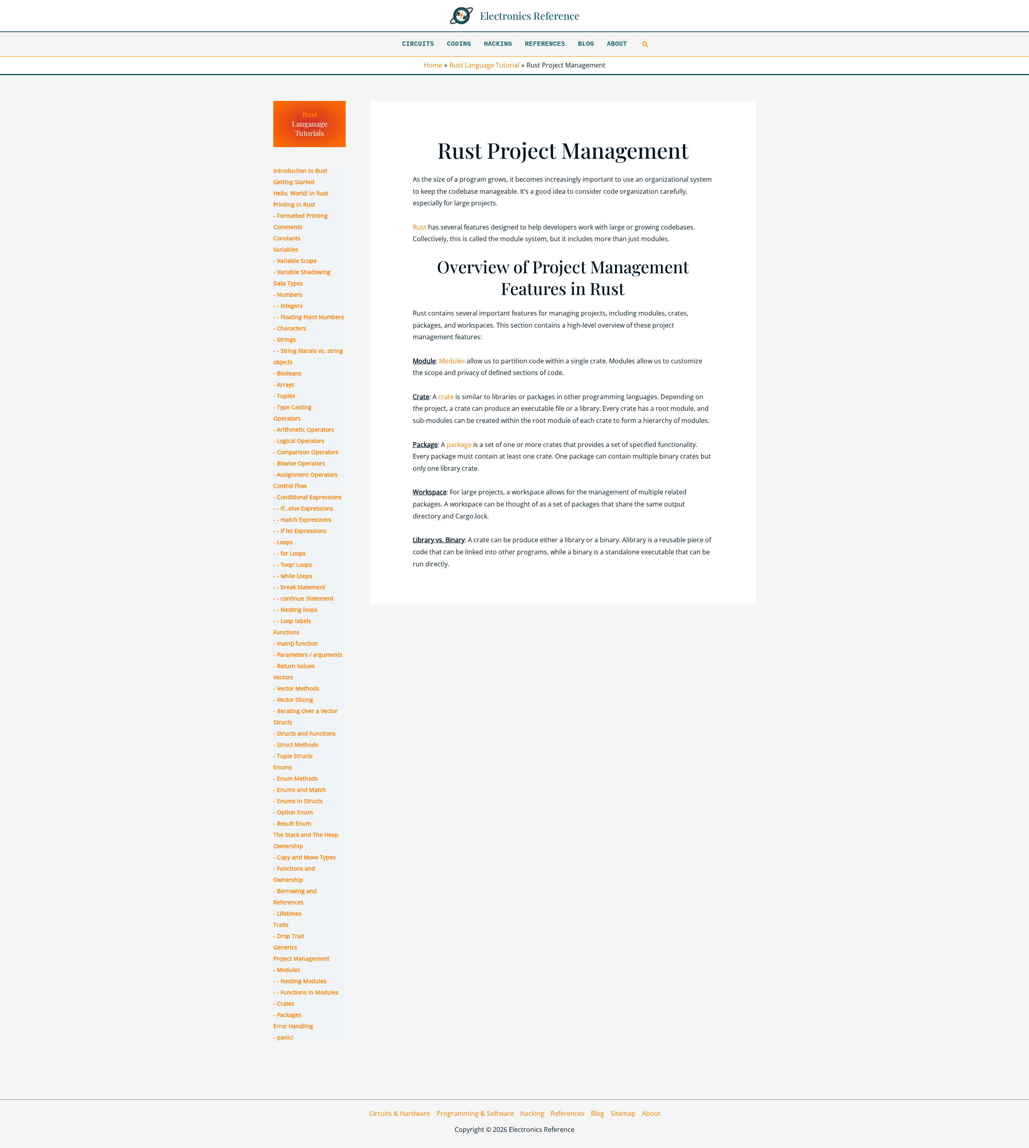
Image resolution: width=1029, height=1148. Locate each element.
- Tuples (284, 396)
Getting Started (293, 182)
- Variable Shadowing (301, 272)
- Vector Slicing (293, 699)
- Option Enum (293, 812)
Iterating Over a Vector (307, 711)
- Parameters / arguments (307, 654)
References (545, 44)
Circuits (418, 44)
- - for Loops (289, 553)
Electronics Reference (530, 15)
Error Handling (293, 1026)
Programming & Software (475, 1113)
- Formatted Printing (300, 215)
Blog (586, 44)
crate (446, 396)
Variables (285, 249)
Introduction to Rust (300, 170)
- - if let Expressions (299, 531)
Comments (287, 227)
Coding (459, 44)
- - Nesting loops (295, 609)
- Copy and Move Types (304, 857)
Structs (282, 722)
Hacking (498, 44)
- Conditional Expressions (307, 497)
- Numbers (287, 294)
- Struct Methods (295, 744)
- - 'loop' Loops (292, 564)
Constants (286, 238)
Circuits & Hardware (399, 1113)
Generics (285, 947)
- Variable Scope (295, 260)
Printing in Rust (294, 204)
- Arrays (283, 384)
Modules (452, 361)
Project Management (301, 958)
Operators (287, 418)
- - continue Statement (303, 598)
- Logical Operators (298, 441)
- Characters (289, 328)
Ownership (288, 846)
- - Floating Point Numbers (308, 317)
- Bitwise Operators (299, 463)
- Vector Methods (296, 688)
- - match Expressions (302, 519)
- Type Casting (292, 407)
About (617, 44)
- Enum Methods (295, 778)
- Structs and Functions (304, 733)
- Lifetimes (287, 913)
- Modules (286, 970)
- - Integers (288, 306)
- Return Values (294, 666)
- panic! (283, 1037)
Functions (286, 632)
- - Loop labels (292, 621)
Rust (309, 114)
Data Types (288, 283)
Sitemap (623, 1113)
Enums (282, 767)
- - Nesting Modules (299, 981)
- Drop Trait (288, 936)
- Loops (283, 542)
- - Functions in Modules (305, 992)
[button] (646, 44)
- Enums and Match (299, 789)
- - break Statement (299, 587)
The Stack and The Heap (305, 834)
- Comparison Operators (305, 452)
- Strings (284, 339)
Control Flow (290, 486)
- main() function (295, 643)
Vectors (283, 677)
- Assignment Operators (305, 474)
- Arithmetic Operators (303, 429)
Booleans (289, 373)
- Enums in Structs (298, 801)
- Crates (283, 1003)
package (459, 444)
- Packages (287, 1015)
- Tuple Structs (293, 756)
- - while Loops (292, 576)
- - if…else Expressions (303, 508)
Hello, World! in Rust (300, 193)
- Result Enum (292, 823)
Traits (281, 925)
